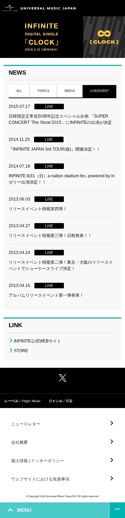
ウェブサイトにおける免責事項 (40, 479)
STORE (21, 350)
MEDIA (70, 91)
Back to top (117, 510)
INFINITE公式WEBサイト (37, 341)
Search (101, 8)
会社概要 (19, 442)
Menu (117, 8)
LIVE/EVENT (99, 91)
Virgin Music (31, 401)
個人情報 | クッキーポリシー (37, 460)
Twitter (62, 378)
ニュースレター (25, 424)
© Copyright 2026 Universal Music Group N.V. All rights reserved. (62, 496)
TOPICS (43, 91)
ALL (19, 91)
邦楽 (69, 401)
